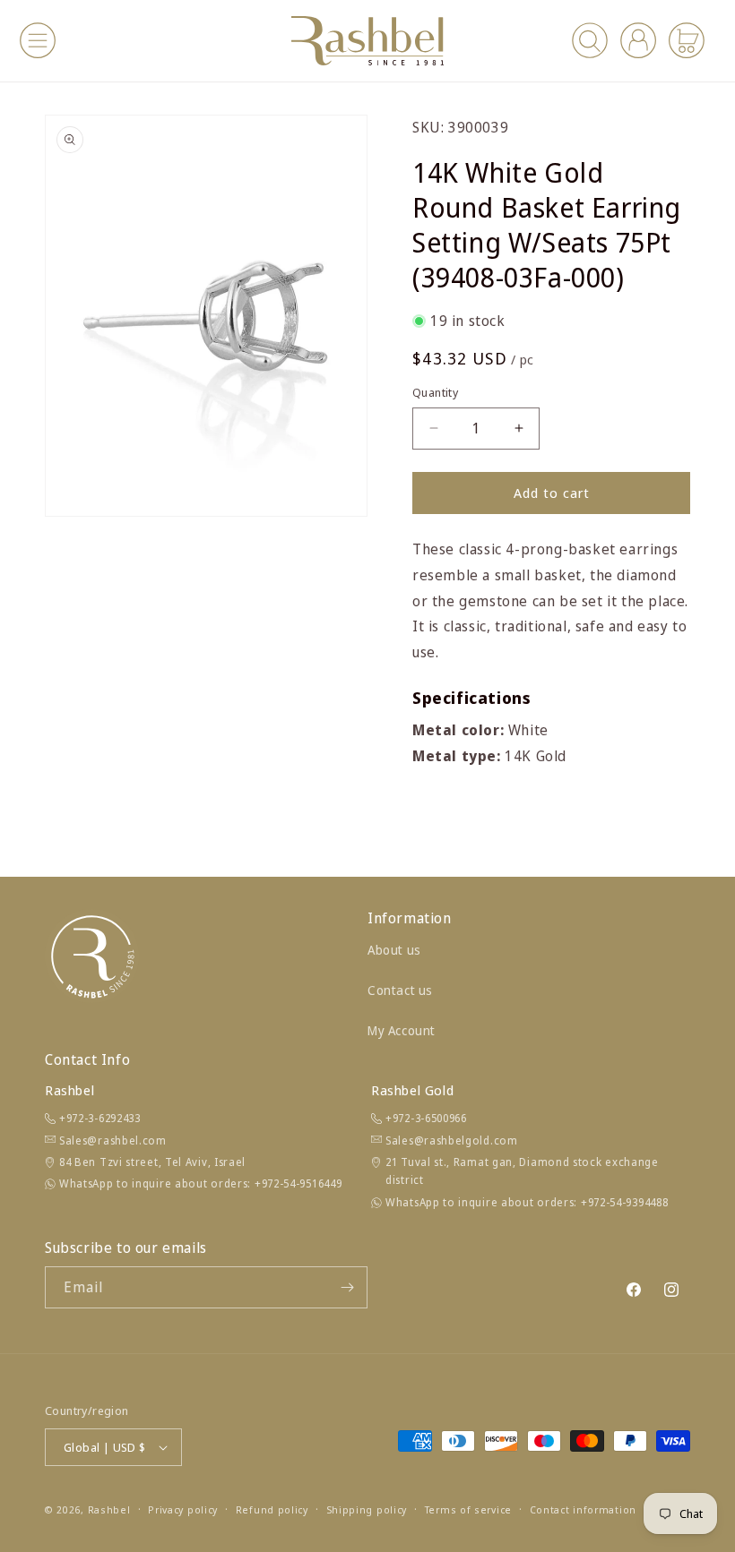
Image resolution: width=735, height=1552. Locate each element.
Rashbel (109, 1509)
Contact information (583, 1509)
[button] (37, 40)
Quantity (435, 392)
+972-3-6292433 (100, 1118)
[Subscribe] (347, 1287)
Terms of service (468, 1509)
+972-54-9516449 (298, 1183)
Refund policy (272, 1509)
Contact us (400, 990)
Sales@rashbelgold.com (451, 1140)
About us (394, 949)
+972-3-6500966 (426, 1118)
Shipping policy (367, 1509)
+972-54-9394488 (625, 1202)
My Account (402, 1030)
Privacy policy (183, 1509)
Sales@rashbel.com (113, 1140)
